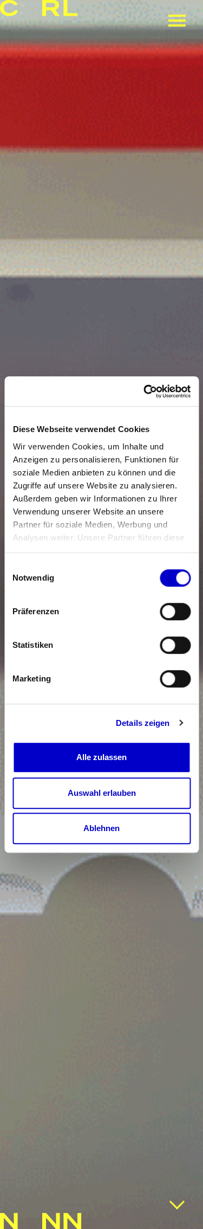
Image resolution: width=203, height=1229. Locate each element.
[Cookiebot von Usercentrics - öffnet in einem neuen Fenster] (145, 391)
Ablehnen (101, 828)
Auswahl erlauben (102, 792)
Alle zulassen (101, 757)
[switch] (175, 611)
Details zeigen (142, 723)
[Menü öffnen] (177, 21)
